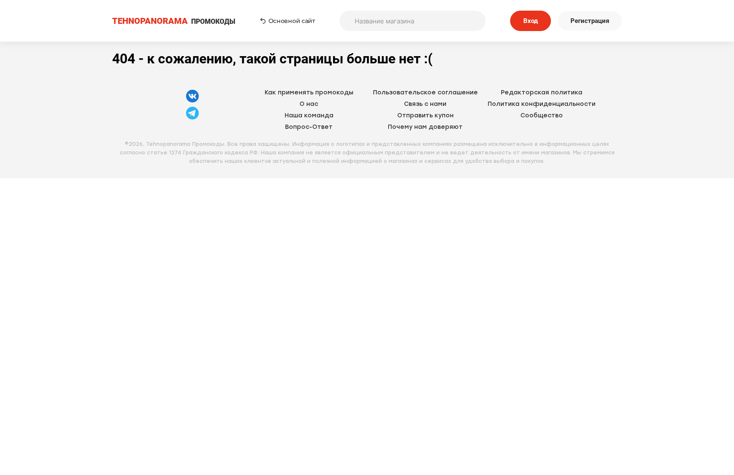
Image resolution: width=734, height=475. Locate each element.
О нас (308, 104)
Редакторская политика (541, 92)
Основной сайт (291, 21)
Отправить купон (425, 115)
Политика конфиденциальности (542, 104)
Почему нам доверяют (425, 127)
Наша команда (309, 115)
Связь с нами (425, 104)
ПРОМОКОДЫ (173, 21)
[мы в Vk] (192, 101)
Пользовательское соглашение (425, 92)
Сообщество (541, 115)
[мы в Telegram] (192, 118)
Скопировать (439, 206)
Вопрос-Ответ (309, 127)
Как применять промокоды (309, 92)
